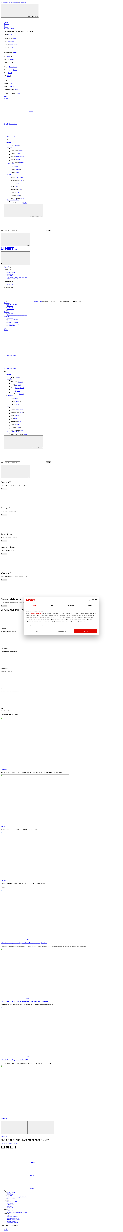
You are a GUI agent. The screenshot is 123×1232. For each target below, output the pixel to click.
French (15, 44)
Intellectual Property (12, 322)
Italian (8, 76)
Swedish (11, 86)
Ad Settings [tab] (70, 605)
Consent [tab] (33, 605)
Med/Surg (10, 274)
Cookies (6, 1230)
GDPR (6, 1228)
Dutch (11, 67)
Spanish (11, 47)
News (5, 96)
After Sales (10, 313)
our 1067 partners (36, 613)
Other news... (5, 1118)
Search (2, 230)
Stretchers (10, 275)
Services (3, 880)
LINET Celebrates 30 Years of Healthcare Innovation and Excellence (24, 1001)
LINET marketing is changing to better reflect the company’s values (24, 943)
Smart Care (10, 284)
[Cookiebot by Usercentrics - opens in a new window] (90, 600)
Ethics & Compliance (13, 321)
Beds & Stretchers (12, 304)
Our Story (10, 318)
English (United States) (10, 124)
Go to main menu (13, 2)
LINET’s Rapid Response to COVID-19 (14, 1060)
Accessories (10, 309)
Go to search (22, 2)
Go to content (4, 2)
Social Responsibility (12, 325)
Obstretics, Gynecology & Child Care (17, 277)
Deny (37, 631)
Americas (6, 24)
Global (6, 22)
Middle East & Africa (9, 28)
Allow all (85, 631)
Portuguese (11, 41)
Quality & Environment (13, 324)
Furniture (9, 310)
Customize (60, 631)
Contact (6, 98)
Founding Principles (12, 319)
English (10, 34)
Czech (15, 70)
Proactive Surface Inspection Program (17, 315)
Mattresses (10, 306)
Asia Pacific (7, 25)
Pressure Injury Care (12, 278)
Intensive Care (11, 272)
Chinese (10, 62)
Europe (6, 27)
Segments (4, 826)
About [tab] (90, 605)
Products (4, 769)
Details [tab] (52, 605)
